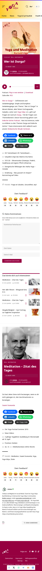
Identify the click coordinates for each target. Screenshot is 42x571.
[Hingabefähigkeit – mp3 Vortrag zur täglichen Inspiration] (34, 312)
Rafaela (14, 71)
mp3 (35, 185)
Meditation (15, 456)
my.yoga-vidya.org (8, 500)
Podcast (7, 57)
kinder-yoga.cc (6, 498)
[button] (4, 6)
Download (29, 92)
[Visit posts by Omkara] (6, 381)
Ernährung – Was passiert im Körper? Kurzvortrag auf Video (17, 174)
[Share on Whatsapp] (18, 567)
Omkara (14, 380)
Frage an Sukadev (17, 185)
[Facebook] (30, 551)
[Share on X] (14, 567)
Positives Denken (11, 443)
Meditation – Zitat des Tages (13, 280)
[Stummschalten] (37, 86)
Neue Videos (9, 433)
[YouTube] (32, 551)
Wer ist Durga (7, 101)
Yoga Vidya (21, 112)
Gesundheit (29, 185)
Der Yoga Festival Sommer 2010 (16, 429)
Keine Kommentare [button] (32, 523)
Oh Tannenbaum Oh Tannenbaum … (18, 153)
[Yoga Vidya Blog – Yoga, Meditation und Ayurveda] (5, 551)
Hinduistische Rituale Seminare (19, 129)
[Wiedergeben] (4, 86)
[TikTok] (38, 551)
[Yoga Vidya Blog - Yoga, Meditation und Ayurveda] (12, 6)
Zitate (13, 459)
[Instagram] (35, 551)
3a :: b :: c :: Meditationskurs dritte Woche (20, 447)
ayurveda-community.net (24, 498)
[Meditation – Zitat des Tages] (34, 282)
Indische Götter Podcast (11, 120)
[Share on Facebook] (9, 567)
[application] (21, 86)
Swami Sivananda (8, 405)
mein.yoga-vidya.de (23, 500)
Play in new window (16, 92)
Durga (19, 115)
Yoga (34, 456)
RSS (11, 95)
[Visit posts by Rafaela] (6, 72)
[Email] (28, 567)
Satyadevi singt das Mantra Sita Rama (19, 157)
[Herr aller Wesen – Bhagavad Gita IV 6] (34, 291)
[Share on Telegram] (23, 567)
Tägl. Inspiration (17, 57)
